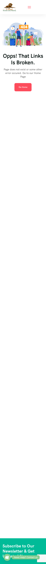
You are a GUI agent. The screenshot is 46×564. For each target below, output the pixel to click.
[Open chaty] (7, 557)
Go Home (23, 87)
